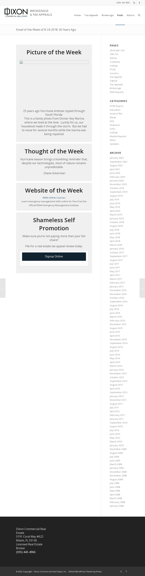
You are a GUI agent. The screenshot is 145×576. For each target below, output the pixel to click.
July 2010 (114, 430)
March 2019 (116, 214)
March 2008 (116, 498)
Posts (113, 69)
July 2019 (114, 199)
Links (112, 128)
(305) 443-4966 (26, 552)
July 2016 (114, 309)
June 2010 (115, 433)
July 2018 (114, 229)
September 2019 (118, 191)
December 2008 (118, 471)
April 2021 (115, 169)
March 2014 (116, 365)
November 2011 (118, 399)
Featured (115, 125)
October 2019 (117, 188)
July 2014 (114, 350)
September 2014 (118, 343)
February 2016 (117, 320)
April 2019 (115, 210)
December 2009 (118, 449)
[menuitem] (77, 15)
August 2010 (116, 426)
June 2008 (115, 487)
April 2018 (115, 241)
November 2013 (118, 373)
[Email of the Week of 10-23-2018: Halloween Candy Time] (142, 288)
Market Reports (118, 136)
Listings (114, 65)
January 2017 (117, 286)
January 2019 (117, 218)
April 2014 (115, 362)
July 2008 (114, 483)
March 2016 (116, 316)
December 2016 (118, 290)
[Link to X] (134, 2)
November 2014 (118, 339)
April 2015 (115, 335)
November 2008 (118, 475)
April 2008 (115, 494)
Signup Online (54, 256)
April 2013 (115, 388)
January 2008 (117, 505)
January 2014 (117, 369)
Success (114, 73)
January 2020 (117, 180)
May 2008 (115, 490)
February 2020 (117, 176)
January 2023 (117, 157)
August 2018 (116, 225)
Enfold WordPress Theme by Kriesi (85, 571)
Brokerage (115, 88)
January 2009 (117, 468)
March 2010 (116, 441)
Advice (113, 58)
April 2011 (115, 411)
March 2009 (116, 464)
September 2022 (118, 161)
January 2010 (117, 445)
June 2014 (115, 354)
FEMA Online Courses (54, 197)
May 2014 (115, 358)
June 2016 (115, 313)
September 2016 (118, 301)
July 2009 (114, 456)
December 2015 (118, 324)
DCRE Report (116, 106)
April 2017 (115, 275)
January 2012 (117, 396)
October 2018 (117, 222)
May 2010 (115, 437)
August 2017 (116, 260)
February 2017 (117, 282)
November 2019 (118, 184)
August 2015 (116, 328)
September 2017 (118, 256)
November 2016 (118, 294)
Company (115, 61)
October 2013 (117, 377)
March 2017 (116, 279)
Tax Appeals (116, 84)
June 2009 (115, 460)
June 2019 (115, 203)
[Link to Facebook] (139, 2)
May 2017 (115, 271)
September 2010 (118, 422)
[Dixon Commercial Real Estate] (29, 15)
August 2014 (116, 347)
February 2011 (117, 415)
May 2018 (115, 237)
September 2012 (118, 392)
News (113, 140)
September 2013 (118, 381)
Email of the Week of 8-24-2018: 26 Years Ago (46, 30)
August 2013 (116, 384)
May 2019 (115, 207)
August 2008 (116, 479)
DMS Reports (117, 92)
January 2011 (117, 418)
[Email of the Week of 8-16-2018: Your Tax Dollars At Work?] (2, 288)
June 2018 (115, 233)
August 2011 (116, 403)
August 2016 (116, 305)
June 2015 (115, 331)
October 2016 (117, 297)
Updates (114, 143)
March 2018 (116, 244)
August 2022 (116, 165)
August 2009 (116, 453)
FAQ (112, 121)
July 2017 (114, 263)
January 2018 (117, 248)
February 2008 (117, 502)
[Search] (139, 15)
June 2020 (115, 173)
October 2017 (117, 252)
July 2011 (114, 407)
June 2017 (115, 267)
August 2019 (116, 195)
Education (115, 109)
